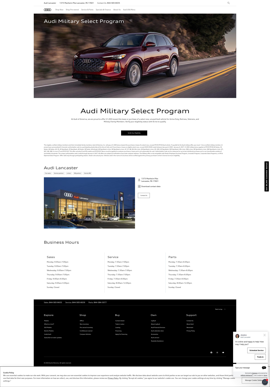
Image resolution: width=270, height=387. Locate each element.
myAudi (153, 320)
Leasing (117, 327)
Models (46, 320)
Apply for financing (121, 334)
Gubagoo (255, 373)
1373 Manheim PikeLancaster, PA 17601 (150, 180)
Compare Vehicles (85, 334)
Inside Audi (47, 334)
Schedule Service (257, 350)
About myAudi (155, 324)
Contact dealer (120, 320)
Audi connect (155, 337)
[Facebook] (211, 352)
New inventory (84, 324)
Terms (265, 375)
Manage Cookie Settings (254, 380)
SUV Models (48, 327)
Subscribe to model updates (53, 337)
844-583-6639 (78, 302)
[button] (250, 354)
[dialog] (135, 377)
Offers (82, 320)
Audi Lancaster (50, 3)
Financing (118, 331)
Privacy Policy (191, 331)
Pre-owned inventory (86, 327)
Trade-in (260, 357)
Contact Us (190, 320)
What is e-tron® (49, 324)
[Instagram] (217, 352)
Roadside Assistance (157, 341)
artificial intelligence (247, 375)
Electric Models (49, 331)
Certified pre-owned (86, 331)
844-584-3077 (100, 302)
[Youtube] (223, 352)
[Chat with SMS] (264, 367)
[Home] (47, 10)
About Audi (190, 324)
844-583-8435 (113, 3)
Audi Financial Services (158, 327)
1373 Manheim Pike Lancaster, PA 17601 (76, 3)
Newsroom (190, 327)
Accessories (154, 334)
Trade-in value (119, 324)
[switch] (265, 382)
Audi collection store (157, 331)
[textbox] (250, 367)
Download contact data (150, 186)
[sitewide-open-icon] (228, 3)
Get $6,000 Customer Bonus (267, 176)
